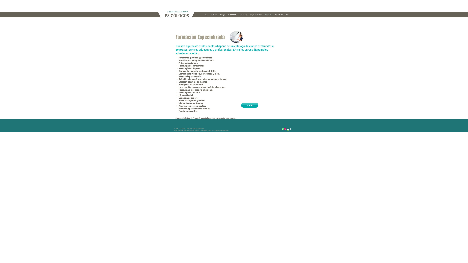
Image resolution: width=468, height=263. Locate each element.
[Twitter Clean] (290, 129)
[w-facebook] (288, 130)
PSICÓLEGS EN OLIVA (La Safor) (177, 12)
